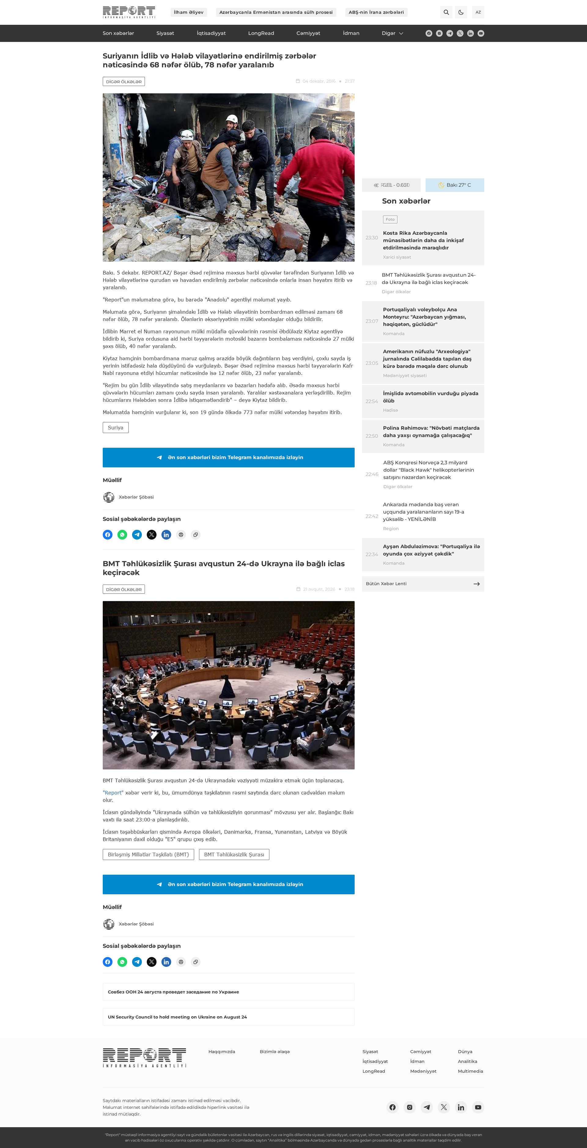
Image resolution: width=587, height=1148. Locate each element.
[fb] (429, 33)
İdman (417, 1061)
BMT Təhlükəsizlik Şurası (234, 854)
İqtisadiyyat (375, 1061)
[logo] (129, 12)
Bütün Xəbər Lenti (386, 583)
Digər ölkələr (124, 81)
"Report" (113, 792)
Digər (389, 33)
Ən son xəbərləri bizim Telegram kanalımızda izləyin (235, 457)
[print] (181, 535)
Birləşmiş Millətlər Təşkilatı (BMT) (148, 854)
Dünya (465, 1051)
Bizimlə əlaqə (275, 1051)
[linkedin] (470, 33)
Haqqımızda (222, 1051)
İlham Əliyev (189, 12)
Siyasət (370, 1051)
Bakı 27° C (459, 185)
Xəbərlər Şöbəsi (136, 497)
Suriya (116, 427)
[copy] (196, 535)
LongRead (374, 1071)
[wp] (122, 535)
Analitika (467, 1061)
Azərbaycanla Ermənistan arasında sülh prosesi (276, 12)
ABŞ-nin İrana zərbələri (376, 12)
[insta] (439, 33)
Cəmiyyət (420, 1051)
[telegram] (449, 33)
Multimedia (470, 1071)
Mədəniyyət (423, 1071)
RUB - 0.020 (395, 185)
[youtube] (481, 33)
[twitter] (460, 33)
